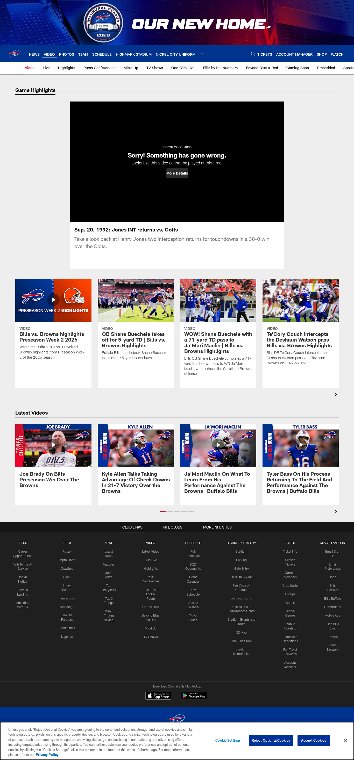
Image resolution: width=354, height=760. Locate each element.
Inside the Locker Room (150, 594)
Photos (333, 637)
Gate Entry (241, 568)
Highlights (151, 568)
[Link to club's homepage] (14, 53)
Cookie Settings (228, 740)
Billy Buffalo (332, 598)
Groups (290, 594)
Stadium (241, 551)
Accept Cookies (313, 740)
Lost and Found (241, 598)
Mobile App (333, 615)
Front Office (67, 628)
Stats (66, 576)
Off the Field (150, 607)
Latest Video (150, 551)
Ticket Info (290, 551)
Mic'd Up (151, 628)
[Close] (345, 740)
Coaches (67, 568)
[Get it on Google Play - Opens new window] (194, 698)
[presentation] (337, 395)
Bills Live (151, 560)
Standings (67, 607)
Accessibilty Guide (241, 576)
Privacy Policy (47, 754)
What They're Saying (109, 615)
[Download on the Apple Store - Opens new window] (158, 696)
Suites (290, 602)
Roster (67, 551)
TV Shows (151, 637)
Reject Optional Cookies (271, 740)
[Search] (253, 53)
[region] (177, 741)
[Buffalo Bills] (177, 720)
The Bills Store (241, 641)
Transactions (67, 598)
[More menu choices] (202, 54)
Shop (332, 577)
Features (109, 564)
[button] (177, 173)
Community (332, 607)
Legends (67, 636)
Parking (241, 560)
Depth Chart (67, 560)
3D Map (241, 632)
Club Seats (290, 585)
